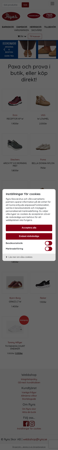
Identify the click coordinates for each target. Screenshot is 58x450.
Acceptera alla (29, 227)
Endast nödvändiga (29, 236)
